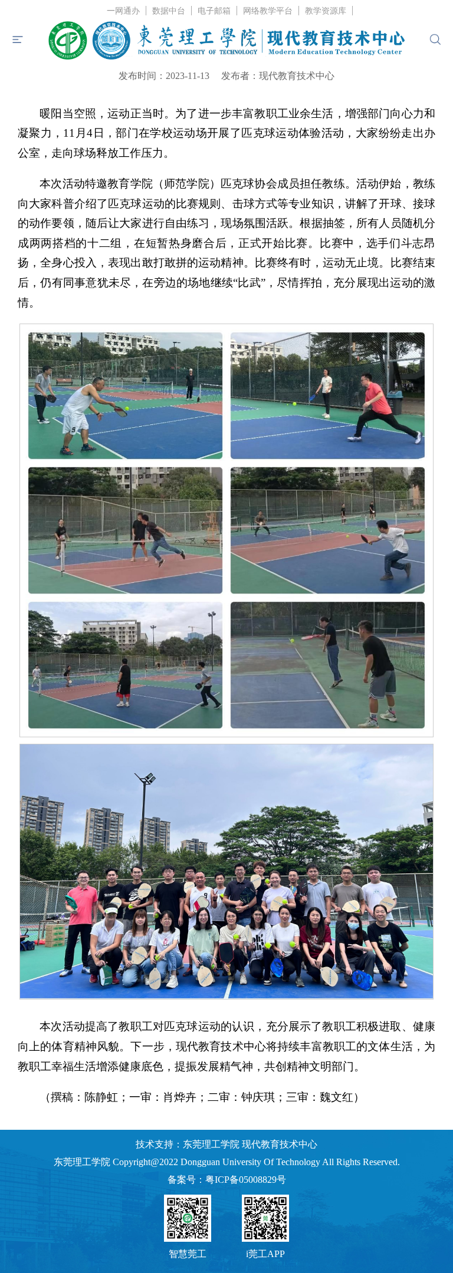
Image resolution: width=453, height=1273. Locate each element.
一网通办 (123, 11)
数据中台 (168, 11)
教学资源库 (325, 11)
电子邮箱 (214, 11)
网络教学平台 (268, 11)
